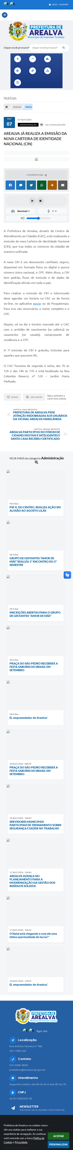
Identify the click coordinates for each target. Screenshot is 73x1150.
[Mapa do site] (47, 70)
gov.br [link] (37, 303)
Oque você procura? (16, 47)
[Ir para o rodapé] (54, 82)
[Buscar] (63, 47)
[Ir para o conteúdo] (29, 82)
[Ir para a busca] (45, 82)
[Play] (32, 201)
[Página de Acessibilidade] (17, 82)
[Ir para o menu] (37, 82)
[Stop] (40, 201)
